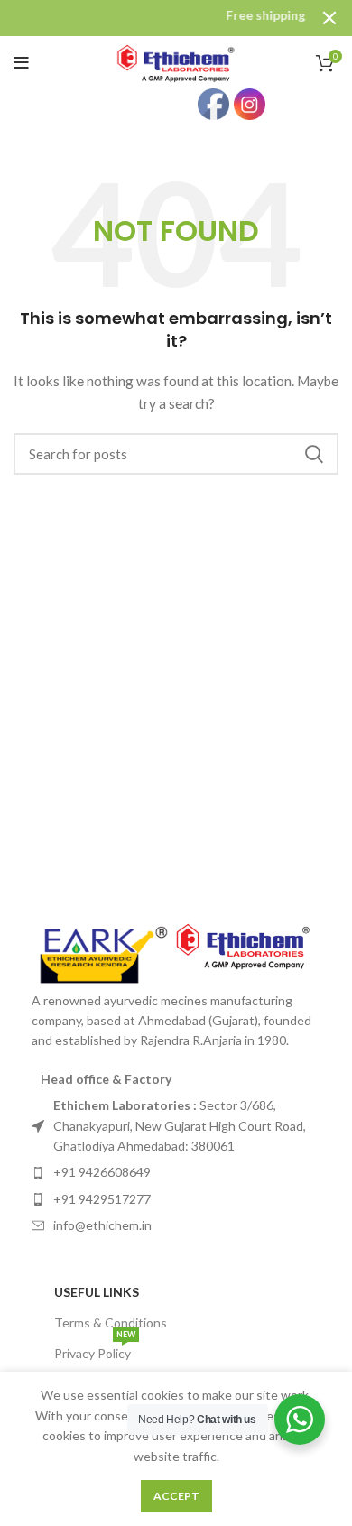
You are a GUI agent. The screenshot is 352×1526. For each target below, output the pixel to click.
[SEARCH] (314, 454)
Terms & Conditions (110, 1322)
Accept (176, 1496)
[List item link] (176, 1126)
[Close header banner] (329, 18)
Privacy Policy (94, 1349)
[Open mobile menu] (21, 63)
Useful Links (96, 1291)
